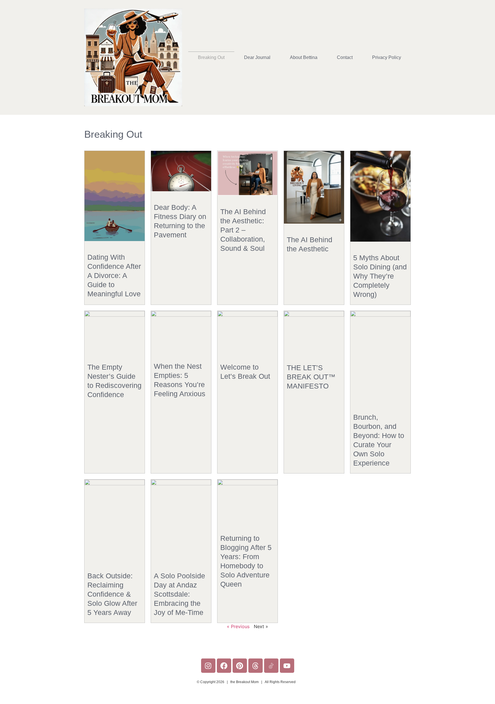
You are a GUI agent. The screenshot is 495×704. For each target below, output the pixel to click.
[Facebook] (224, 665)
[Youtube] (287, 665)
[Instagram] (208, 665)
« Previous (238, 626)
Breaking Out (211, 57)
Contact (345, 57)
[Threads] (255, 665)
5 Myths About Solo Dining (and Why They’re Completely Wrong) (380, 276)
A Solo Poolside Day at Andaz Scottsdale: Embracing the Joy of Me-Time (179, 594)
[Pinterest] (240, 665)
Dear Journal (257, 57)
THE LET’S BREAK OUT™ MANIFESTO (311, 377)
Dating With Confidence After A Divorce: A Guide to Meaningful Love (114, 275)
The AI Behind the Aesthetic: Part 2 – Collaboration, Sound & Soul (243, 230)
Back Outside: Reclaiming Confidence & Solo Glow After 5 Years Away (112, 594)
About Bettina (303, 57)
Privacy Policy (386, 57)
